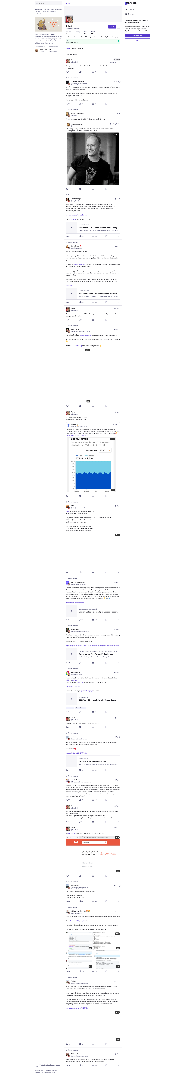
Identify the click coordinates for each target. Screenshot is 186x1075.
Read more (69, 285)
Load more (93, 1071)
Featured (80, 48)
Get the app (48, 1070)
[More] (119, 72)
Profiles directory (50, 1065)
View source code (46, 1072)
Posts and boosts (71, 54)
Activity (68, 48)
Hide (116, 134)
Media (74, 48)
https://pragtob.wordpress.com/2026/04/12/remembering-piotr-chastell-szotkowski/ (93, 646)
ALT (88, 401)
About (43, 1065)
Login (137, 40)
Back (69, 3)
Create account (137, 36)
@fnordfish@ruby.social (72, 28)
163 (76, 33)
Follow (112, 27)
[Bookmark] (106, 72)
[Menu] (118, 27)
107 (67, 33)
